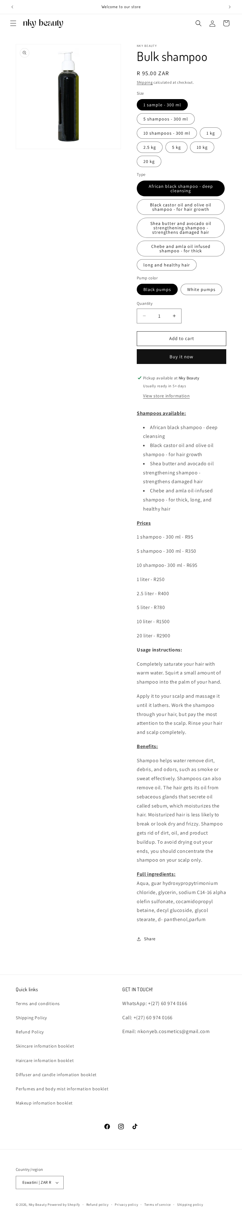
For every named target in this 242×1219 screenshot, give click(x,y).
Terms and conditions (38, 1003)
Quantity (145, 303)
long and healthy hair (166, 265)
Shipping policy (190, 1204)
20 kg (149, 161)
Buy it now (181, 357)
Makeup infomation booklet (44, 1103)
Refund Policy (30, 1032)
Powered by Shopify (64, 1204)
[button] (13, 23)
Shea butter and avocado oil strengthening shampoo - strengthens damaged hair (180, 228)
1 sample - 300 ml (162, 105)
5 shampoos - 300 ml (165, 119)
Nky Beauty (38, 1204)
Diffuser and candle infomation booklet (56, 1074)
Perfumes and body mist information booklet (62, 1089)
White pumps (201, 289)
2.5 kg (149, 147)
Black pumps (157, 289)
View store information (166, 396)
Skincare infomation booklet (45, 1046)
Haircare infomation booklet (45, 1060)
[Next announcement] (230, 7)
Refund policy (97, 1204)
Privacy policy (126, 1204)
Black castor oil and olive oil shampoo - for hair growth (180, 207)
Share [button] (150, 939)
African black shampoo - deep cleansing (181, 188)
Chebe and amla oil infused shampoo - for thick (180, 248)
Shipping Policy (31, 1017)
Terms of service (157, 1204)
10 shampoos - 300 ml (166, 133)
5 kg (176, 147)
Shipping (145, 82)
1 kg (210, 133)
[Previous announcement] (12, 7)
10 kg (202, 147)
